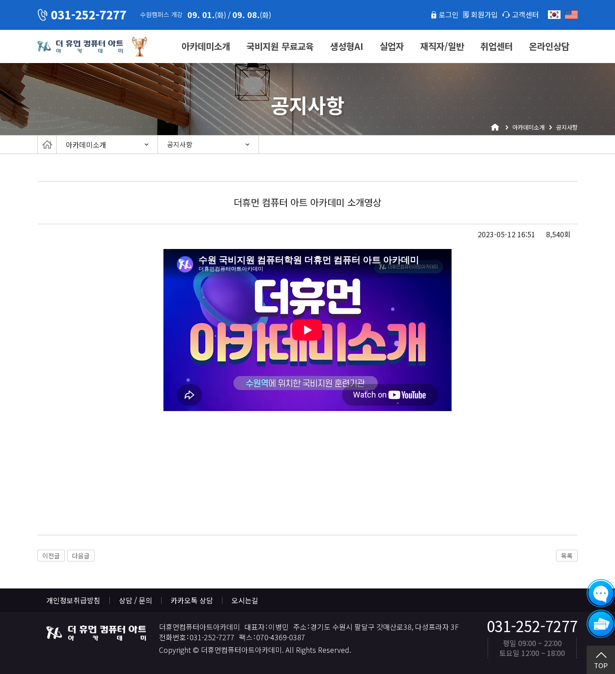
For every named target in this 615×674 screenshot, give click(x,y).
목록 (567, 555)
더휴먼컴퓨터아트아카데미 (80, 47)
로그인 (449, 14)
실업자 (392, 46)
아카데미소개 (205, 46)
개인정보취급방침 (73, 600)
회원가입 (484, 14)
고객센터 (525, 14)
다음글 (81, 555)
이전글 (51, 555)
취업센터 (496, 46)
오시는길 (244, 600)
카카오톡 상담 (192, 600)
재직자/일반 (442, 46)
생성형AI (346, 46)
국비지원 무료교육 (280, 46)
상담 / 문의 (135, 600)
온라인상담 (549, 46)
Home (47, 145)
